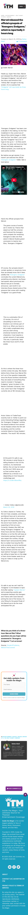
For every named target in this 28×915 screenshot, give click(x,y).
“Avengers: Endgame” (8, 160)
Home (2, 15)
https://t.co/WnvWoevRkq (12, 480)
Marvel (9, 17)
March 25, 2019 (8, 507)
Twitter (18, 867)
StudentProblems (13, 645)
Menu (21, 6)
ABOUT (5, 874)
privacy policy (10, 894)
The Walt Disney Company (12, 738)
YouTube (9, 867)
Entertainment (10, 15)
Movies (20, 736)
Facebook (14, 867)
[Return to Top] (25, 795)
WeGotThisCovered (8, 647)
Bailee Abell (16, 744)
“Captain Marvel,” (19, 590)
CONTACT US (7, 879)
